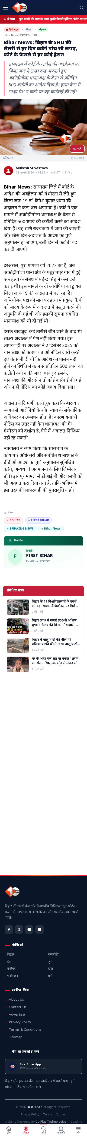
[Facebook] (9, 929)
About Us (16, 1000)
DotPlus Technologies (50, 1122)
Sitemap (16, 1037)
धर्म (50, 976)
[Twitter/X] (19, 929)
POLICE (13, 520)
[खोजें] (81, 7)
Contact (61, 1115)
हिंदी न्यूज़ (14, 29)
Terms (47, 1115)
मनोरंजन (12, 976)
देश (9, 962)
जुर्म (50, 962)
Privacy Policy (20, 1022)
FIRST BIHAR (38, 520)
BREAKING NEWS (20, 529)
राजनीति (53, 955)
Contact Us (17, 1007)
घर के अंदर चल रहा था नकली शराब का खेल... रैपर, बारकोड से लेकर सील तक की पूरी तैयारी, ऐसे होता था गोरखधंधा (56, 665)
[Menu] (5, 7)
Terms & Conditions (25, 1030)
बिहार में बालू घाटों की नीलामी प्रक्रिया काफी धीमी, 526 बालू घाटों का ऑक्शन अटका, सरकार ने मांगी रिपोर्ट (54, 646)
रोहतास (42, 29)
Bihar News (51, 529)
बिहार (29, 29)
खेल (50, 969)
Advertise (17, 1015)
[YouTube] (29, 929)
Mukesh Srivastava (32, 168)
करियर (11, 969)
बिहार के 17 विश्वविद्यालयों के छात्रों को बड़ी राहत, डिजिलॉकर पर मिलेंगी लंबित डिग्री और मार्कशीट (55, 606)
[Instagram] (39, 929)
